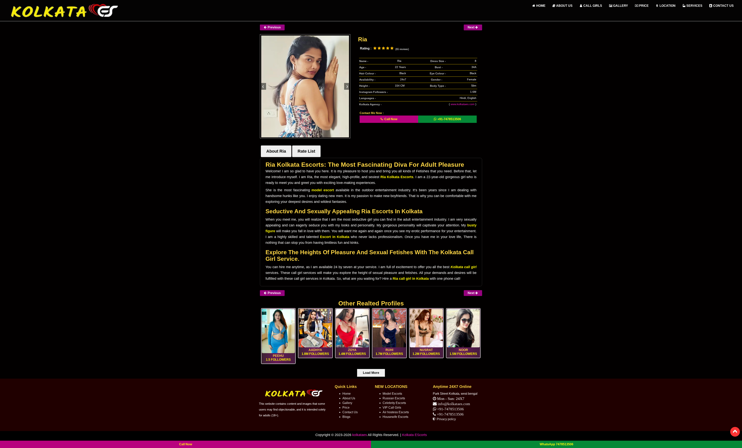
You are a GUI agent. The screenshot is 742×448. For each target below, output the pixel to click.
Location (667, 5)
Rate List (306, 151)
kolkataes (359, 435)
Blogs (346, 416)
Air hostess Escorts (396, 412)
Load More (371, 373)
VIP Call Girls (392, 407)
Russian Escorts (394, 398)
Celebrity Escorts (394, 403)
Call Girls (592, 5)
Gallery (620, 5)
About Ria (276, 151)
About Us (564, 5)
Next (471, 27)
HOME (540, 5)
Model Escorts (392, 393)
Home (346, 393)
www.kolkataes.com (462, 104)
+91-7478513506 (450, 409)
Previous (274, 27)
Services (694, 5)
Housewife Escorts (395, 416)
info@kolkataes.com (454, 404)
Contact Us (723, 5)
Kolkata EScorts (414, 435)
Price (643, 5)
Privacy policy (446, 419)
